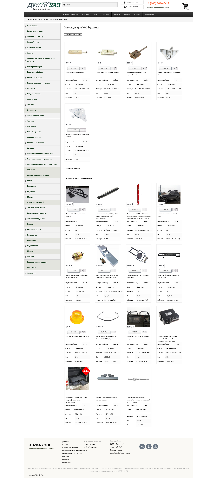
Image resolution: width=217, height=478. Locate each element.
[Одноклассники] (149, 446)
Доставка (65, 442)
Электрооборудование (36, 219)
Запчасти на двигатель (36, 208)
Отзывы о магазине (70, 448)
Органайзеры (32, 26)
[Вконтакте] (142, 446)
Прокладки (31, 240)
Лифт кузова (32, 99)
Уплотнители (32, 235)
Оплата (65, 445)
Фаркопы (31, 88)
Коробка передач (34, 137)
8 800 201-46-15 (91, 444)
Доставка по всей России (42, 9)
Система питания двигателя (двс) (40, 154)
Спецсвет (30, 257)
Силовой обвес (33, 42)
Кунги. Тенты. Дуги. (35, 78)
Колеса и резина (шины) (37, 262)
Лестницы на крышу (35, 37)
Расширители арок (34, 67)
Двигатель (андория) (35, 202)
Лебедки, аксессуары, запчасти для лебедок (41, 60)
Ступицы (30, 148)
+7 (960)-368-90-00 (91, 447)
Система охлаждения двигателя (39, 159)
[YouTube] (155, 446)
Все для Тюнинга (33, 94)
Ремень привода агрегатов (38, 175)
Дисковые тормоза (34, 48)
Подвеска (31, 192)
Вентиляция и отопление (37, 213)
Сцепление (31, 126)
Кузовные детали (34, 230)
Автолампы (31, 268)
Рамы (29, 181)
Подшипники (32, 246)
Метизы (30, 251)
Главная (33, 20)
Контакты (66, 459)
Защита (30, 53)
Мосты (30, 197)
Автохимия (31, 273)
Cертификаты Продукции (72, 453)
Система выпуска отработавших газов (42, 164)
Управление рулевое (35, 116)
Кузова (30, 224)
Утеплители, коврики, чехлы (38, 83)
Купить (73, 68)
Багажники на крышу (35, 31)
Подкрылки (31, 186)
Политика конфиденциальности (74, 450)
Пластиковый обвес (35, 72)
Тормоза (30, 121)
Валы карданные (34, 132)
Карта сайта (66, 462)
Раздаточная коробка (36, 143)
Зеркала (30, 105)
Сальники (31, 170)
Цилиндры (31, 110)
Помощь (65, 456)
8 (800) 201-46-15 (158, 3)
